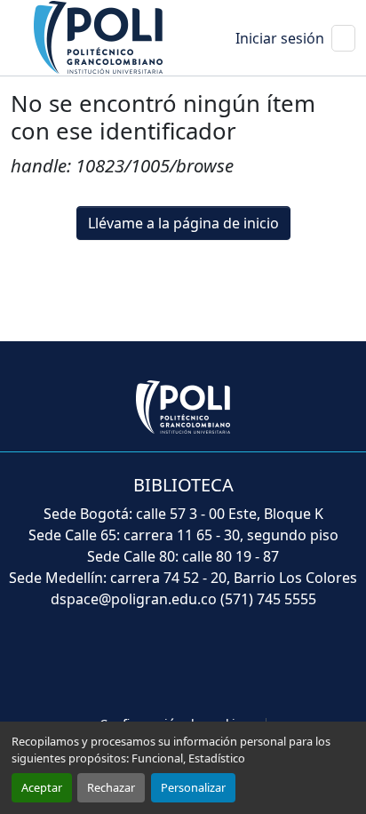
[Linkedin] (222, 663)
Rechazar (111, 787)
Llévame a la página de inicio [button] (183, 223)
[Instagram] (261, 663)
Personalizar (193, 787)
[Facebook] (104, 663)
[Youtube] (183, 663)
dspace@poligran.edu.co (134, 599)
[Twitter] (143, 663)
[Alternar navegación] (343, 38)
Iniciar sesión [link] (279, 38)
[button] (99, 36)
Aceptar (41, 787)
